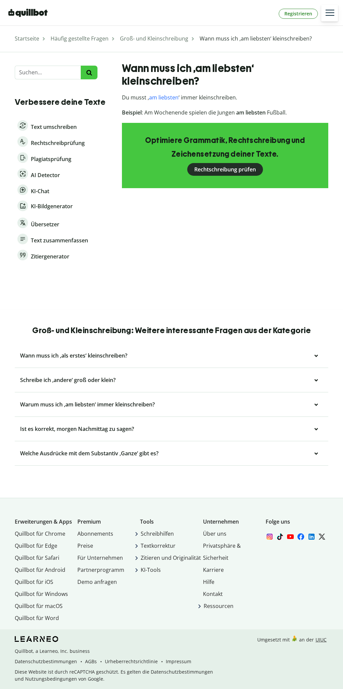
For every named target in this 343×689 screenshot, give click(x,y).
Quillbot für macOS (39, 606)
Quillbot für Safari (37, 557)
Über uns (214, 533)
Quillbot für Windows (41, 594)
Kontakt (213, 594)
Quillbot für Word (37, 618)
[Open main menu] (329, 13)
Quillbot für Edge (36, 545)
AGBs (91, 661)
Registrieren (298, 13)
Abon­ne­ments (95, 533)
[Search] (89, 72)
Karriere (213, 569)
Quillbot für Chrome (40, 533)
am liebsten (164, 97)
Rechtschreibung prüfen (225, 169)
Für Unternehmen (100, 557)
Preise (85, 545)
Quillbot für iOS (34, 582)
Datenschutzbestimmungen (46, 661)
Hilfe (208, 582)
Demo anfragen (97, 582)
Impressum (178, 661)
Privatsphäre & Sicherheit (222, 551)
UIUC (321, 639)
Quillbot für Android (40, 569)
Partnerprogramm (100, 569)
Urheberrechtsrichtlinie (131, 661)
